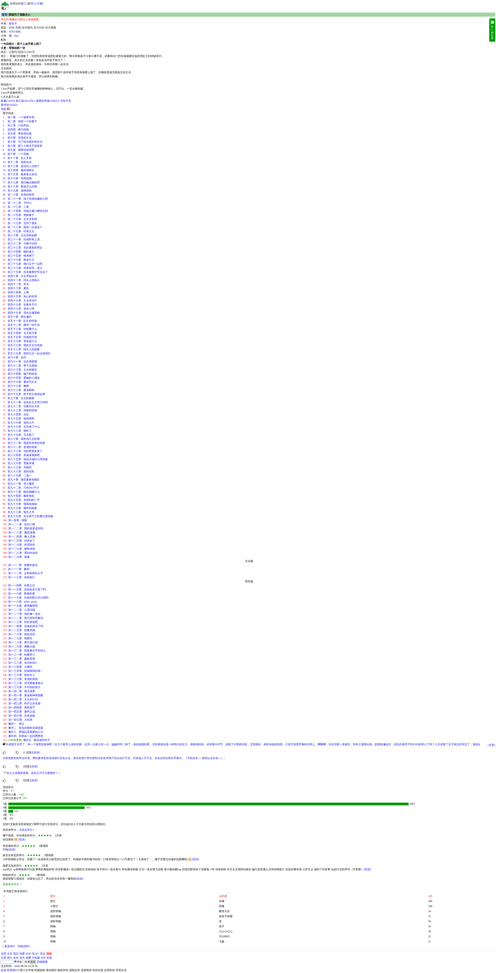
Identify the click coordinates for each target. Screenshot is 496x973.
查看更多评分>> (12, 884)
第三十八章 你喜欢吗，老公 (22, 268)
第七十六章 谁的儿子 (18, 422)
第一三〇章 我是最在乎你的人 (24, 650)
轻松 (18, 31)
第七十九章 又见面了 (18, 434)
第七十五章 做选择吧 (18, 418)
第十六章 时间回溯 (17, 178)
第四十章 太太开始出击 (20, 276)
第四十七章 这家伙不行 (20, 304)
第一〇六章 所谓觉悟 (19, 544)
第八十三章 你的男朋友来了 (22, 451)
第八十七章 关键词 (17, 467)
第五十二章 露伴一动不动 (21, 324)
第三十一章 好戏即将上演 (21, 239)
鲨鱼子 (13, 23)
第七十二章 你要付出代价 (21, 406)
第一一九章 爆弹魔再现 (20, 605)
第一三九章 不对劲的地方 (21, 687)
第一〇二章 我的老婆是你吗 (23, 528)
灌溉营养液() (47, 100)
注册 (39, 3)
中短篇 (36, 957)
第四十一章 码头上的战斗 (21, 280)
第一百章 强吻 (15, 520)
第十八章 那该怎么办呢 (20, 186)
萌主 (53, 901)
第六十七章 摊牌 (16, 386)
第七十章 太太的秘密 (18, 398)
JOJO (12, 31)
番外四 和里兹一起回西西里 (23, 736)
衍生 (28, 953)
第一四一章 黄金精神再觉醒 (23, 695)
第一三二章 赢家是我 (19, 658)
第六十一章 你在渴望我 (20, 361)
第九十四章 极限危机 (18, 495)
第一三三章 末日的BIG (20, 662)
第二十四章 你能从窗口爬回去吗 (25, 211)
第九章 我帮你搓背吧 (18, 149)
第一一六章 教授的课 (19, 593)
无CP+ (35, 953)
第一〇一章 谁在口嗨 (19, 524)
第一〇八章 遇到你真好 (20, 552)
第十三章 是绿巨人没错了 (21, 166)
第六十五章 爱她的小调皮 (21, 377)
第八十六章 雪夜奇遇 (18, 463)
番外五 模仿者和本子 (26, 740)
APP (43, 957)
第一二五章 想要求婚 (19, 630)
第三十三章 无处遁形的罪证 (22, 247)
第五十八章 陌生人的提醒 (21, 349)
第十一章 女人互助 (17, 158)
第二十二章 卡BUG (17, 202)
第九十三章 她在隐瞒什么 (21, 491)
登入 (33, 3)
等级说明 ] (24, 946)
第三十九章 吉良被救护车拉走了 (25, 272)
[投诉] (36, 752)
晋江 (23, 3)
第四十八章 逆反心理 (18, 308)
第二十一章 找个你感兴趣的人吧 (25, 198)
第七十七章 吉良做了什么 (21, 426)
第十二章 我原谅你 (17, 162)
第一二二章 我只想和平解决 (23, 618)
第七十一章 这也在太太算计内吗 (25, 402)
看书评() (9, 105)
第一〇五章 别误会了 (19, 540)
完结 (49, 953)
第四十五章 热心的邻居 (20, 296)
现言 (16, 953)
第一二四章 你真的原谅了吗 (23, 626)
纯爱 (22, 953)
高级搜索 (42, 961)
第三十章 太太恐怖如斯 (20, 235)
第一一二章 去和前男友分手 (23, 573)
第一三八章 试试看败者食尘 (23, 683)
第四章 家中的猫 (16, 129)
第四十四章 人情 (16, 292)
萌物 (53, 926)
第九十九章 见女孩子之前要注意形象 (28, 516)
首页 (4, 14)
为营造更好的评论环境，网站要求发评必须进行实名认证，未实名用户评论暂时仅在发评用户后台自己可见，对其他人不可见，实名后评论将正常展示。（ (95, 758)
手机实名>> (194, 758)
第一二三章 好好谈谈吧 (20, 622)
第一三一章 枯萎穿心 (19, 654)
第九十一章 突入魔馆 (18, 483)
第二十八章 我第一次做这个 (22, 227)
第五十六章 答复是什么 (20, 341)
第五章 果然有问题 (17, 133)
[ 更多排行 (9, 946)
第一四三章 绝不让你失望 (21, 703)
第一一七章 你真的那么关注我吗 (25, 597)
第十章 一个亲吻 (16, 154)
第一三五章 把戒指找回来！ (23, 670)
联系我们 (12, 970)
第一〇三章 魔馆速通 (19, 532)
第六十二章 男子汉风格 (20, 365)
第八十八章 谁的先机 (18, 471)
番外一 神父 (13, 723)
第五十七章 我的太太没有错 (22, 345)
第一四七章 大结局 (17, 719)
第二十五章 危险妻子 (18, 215)
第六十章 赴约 (14, 357)
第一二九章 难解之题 (19, 646)
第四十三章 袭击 (16, 288)
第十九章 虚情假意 (17, 190)
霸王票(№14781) (25, 100)
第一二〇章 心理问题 (19, 609)
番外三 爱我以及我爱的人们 (23, 732)
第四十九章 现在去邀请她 (21, 312)
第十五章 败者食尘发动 (20, 174)
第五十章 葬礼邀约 (17, 316)
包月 (22, 957)
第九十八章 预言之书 (18, 512)
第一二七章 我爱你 (17, 638)
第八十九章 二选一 (17, 475)
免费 (28, 957)
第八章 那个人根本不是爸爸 (22, 145)
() (8, 100)
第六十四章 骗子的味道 (20, 373)
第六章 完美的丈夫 (17, 137)
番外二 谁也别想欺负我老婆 (23, 727)
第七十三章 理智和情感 (20, 410)
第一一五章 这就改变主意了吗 (24, 589)
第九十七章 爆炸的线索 (20, 508)
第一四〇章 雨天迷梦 (19, 691)
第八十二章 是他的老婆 (20, 447)
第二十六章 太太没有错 (20, 219)
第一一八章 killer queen (20, 601)
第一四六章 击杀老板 (19, 715)
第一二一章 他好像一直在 (21, 613)
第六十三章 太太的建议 (20, 369)
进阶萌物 (55, 911)
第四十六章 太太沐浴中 (20, 300)
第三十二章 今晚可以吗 (20, 243)
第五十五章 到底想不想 (20, 337)
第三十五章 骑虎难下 (18, 255)
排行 (9, 957)
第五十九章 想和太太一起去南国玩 (27, 353)
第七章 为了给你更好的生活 (22, 141)
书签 (3, 109)
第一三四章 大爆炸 (17, 666)
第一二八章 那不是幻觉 (20, 642)
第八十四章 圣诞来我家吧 (21, 455)
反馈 (49, 957)
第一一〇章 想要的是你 (20, 565)
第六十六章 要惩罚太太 (20, 381)
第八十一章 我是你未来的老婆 (24, 443)
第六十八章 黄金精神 (18, 390)
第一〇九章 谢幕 (16, 557)
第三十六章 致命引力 (18, 259)
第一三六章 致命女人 (19, 675)
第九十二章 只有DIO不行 (21, 487)
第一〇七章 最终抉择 (19, 548)
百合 (43, 953)
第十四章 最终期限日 (18, 170)
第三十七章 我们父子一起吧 (22, 263)
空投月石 (65, 100)
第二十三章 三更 (16, 206)
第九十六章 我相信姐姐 (20, 504)
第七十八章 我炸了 (17, 430)
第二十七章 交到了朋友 (20, 223)
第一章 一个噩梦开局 (18, 117)
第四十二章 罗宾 (16, 284)
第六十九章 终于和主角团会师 (24, 394)
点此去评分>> (27, 829)
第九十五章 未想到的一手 (21, 500)
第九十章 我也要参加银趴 (21, 479)
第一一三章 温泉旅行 (19, 577)
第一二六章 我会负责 (19, 634)
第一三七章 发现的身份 (20, 679)
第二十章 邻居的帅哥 (18, 194)
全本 (16, 957)
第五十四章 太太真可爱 (20, 333)
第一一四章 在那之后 (19, 585)
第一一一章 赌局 (16, 569)
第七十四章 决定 (16, 414)
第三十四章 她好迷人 (18, 251)
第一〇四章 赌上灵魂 (19, 536)
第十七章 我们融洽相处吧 (21, 182)
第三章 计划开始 (16, 125)
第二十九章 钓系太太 (18, 231)
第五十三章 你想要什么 (20, 329)
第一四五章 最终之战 (19, 711)
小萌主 (54, 906)
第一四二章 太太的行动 (20, 699)
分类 (3, 957)
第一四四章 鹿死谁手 (19, 707)
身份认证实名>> (211, 758)
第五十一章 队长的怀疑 (20, 320)
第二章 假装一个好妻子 (20, 121)
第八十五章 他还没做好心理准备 (25, 459)
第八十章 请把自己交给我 (21, 438)
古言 (9, 953)
